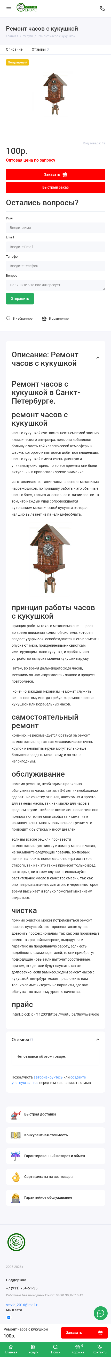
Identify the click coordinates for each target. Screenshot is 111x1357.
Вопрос (11, 275)
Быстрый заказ (55, 187)
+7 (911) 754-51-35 (21, 1288)
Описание (14, 49)
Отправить (20, 298)
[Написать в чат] (101, 1313)
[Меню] (9, 8)
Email (10, 237)
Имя (9, 218)
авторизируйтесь (48, 1077)
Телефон (13, 256)
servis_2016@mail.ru (22, 1305)
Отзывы (40, 49)
